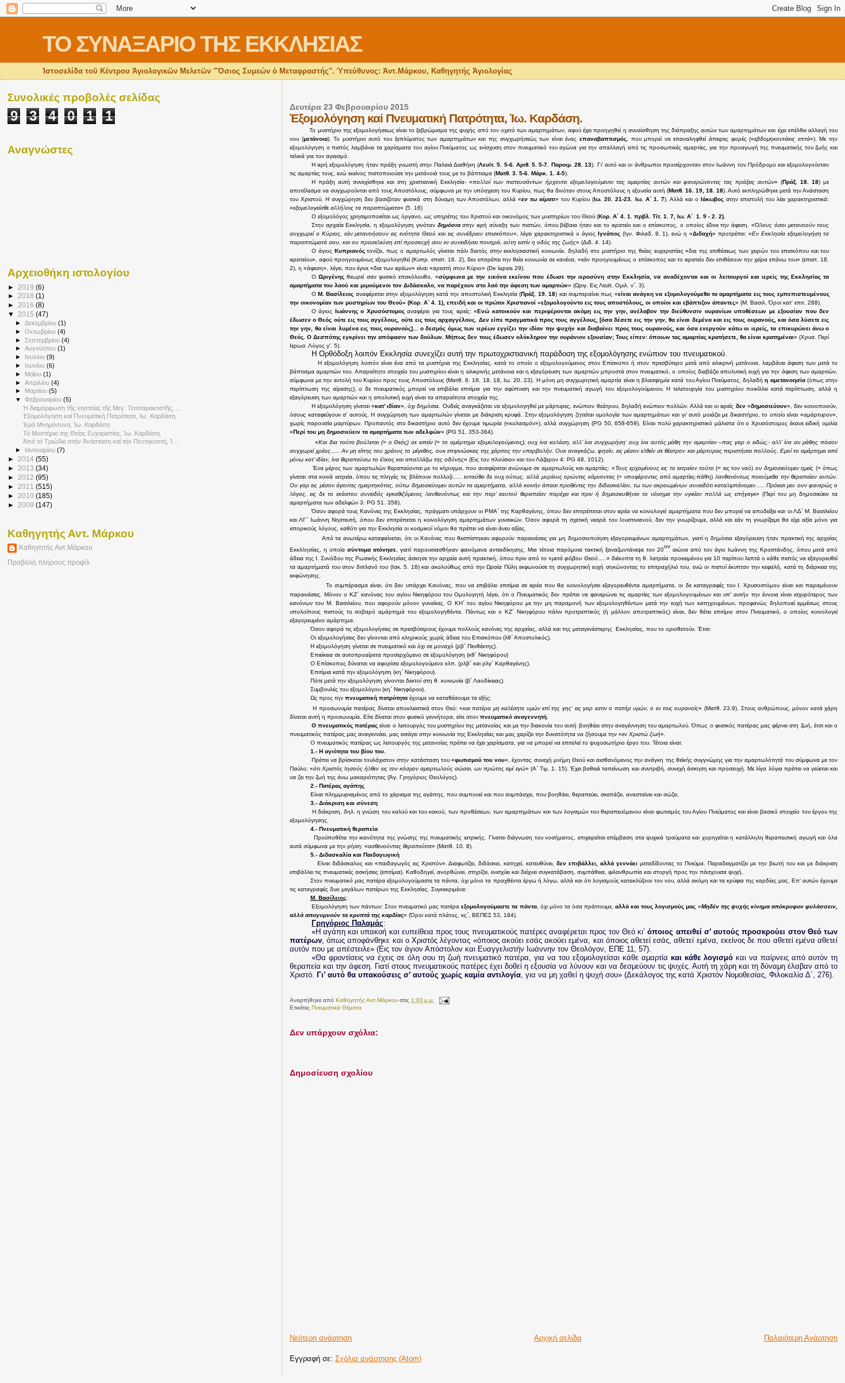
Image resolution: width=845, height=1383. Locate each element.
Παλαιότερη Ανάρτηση (801, 1338)
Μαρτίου (37, 390)
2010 (27, 495)
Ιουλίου (36, 356)
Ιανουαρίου (41, 449)
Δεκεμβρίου (41, 322)
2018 (27, 295)
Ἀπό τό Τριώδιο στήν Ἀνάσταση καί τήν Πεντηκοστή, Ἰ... (100, 441)
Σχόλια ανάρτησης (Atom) (378, 1358)
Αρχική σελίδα (558, 1338)
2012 (27, 477)
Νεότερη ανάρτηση (321, 1338)
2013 (27, 468)
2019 (27, 287)
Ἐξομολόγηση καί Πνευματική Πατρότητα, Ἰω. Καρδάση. (100, 416)
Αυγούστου (41, 348)
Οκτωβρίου (41, 331)
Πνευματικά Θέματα (337, 1007)
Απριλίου (38, 382)
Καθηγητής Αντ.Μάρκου (56, 548)
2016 (27, 305)
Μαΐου (34, 374)
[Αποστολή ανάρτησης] (443, 1000)
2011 (27, 486)
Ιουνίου (36, 365)
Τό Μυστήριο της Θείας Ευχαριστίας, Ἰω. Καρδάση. (92, 433)
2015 (27, 314)
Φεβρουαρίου (44, 399)
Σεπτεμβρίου (43, 340)
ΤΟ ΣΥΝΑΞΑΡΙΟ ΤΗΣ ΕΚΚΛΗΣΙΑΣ (202, 44)
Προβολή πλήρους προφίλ (48, 562)
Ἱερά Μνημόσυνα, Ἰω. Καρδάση (66, 424)
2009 (27, 504)
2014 (27, 459)
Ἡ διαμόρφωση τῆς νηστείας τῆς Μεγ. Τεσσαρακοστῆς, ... (101, 408)
